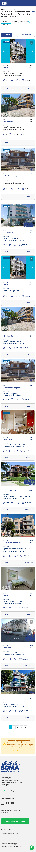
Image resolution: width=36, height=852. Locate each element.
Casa (31, 489)
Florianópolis (24, 21)
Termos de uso (6, 829)
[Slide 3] (18, 59)
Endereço (6, 71)
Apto (31, 65)
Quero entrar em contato (15, 821)
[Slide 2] (16, 59)
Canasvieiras (5, 24)
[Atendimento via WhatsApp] (32, 847)
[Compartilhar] (33, 10)
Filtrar (8, 35)
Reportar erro (18, 751)
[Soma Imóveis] (4, 3)
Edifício (5, 65)
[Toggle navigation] (32, 3)
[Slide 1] (14, 59)
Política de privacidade (9, 833)
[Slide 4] (20, 59)
